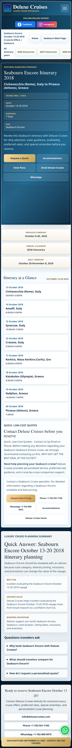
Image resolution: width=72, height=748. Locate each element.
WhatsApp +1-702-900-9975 (21, 508)
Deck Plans (19, 167)
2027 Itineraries (48, 51)
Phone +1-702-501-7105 (51, 498)
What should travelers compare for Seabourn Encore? (30, 661)
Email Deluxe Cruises (52, 167)
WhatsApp (36, 177)
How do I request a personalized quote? (34, 673)
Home (35, 38)
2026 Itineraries (25, 51)
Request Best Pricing (21, 498)
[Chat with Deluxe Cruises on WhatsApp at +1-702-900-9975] (65, 730)
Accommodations (52, 158)
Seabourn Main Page (55, 38)
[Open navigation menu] (65, 8)
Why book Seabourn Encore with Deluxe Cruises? (33, 647)
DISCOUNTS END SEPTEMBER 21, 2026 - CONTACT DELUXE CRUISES (36, 742)
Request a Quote (20, 158)
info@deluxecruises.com (36, 716)
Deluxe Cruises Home (36, 518)
